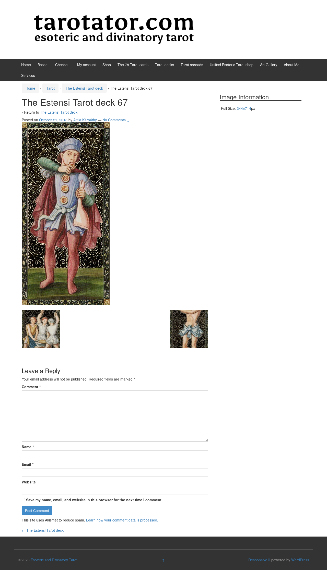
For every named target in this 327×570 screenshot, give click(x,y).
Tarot (50, 88)
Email (27, 464)
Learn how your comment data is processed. (122, 519)
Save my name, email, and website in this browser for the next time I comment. (94, 499)
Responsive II (259, 559)
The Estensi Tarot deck (84, 88)
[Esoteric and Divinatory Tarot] (113, 29)
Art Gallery (268, 64)
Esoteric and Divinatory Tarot (54, 559)
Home (26, 64)
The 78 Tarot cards (133, 64)
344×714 (244, 108)
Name (28, 446)
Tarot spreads (192, 64)
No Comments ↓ (116, 119)
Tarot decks (164, 64)
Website (29, 481)
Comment (31, 386)
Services (28, 75)
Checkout (63, 64)
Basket (43, 64)
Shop (106, 64)
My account (86, 64)
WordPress (300, 559)
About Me (291, 64)
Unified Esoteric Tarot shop (231, 64)
